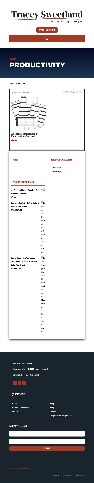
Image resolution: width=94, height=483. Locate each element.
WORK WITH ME (47, 30)
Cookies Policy (25, 468)
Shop (11, 83)
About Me (15, 412)
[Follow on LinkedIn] (24, 383)
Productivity (57, 172)
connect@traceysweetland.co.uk (26, 375)
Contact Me (54, 412)
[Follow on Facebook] (15, 383)
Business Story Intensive (21, 408)
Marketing (57, 167)
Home (14, 404)
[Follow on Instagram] (19, 383)
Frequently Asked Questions (61, 416)
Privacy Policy (14, 468)
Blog (52, 408)
